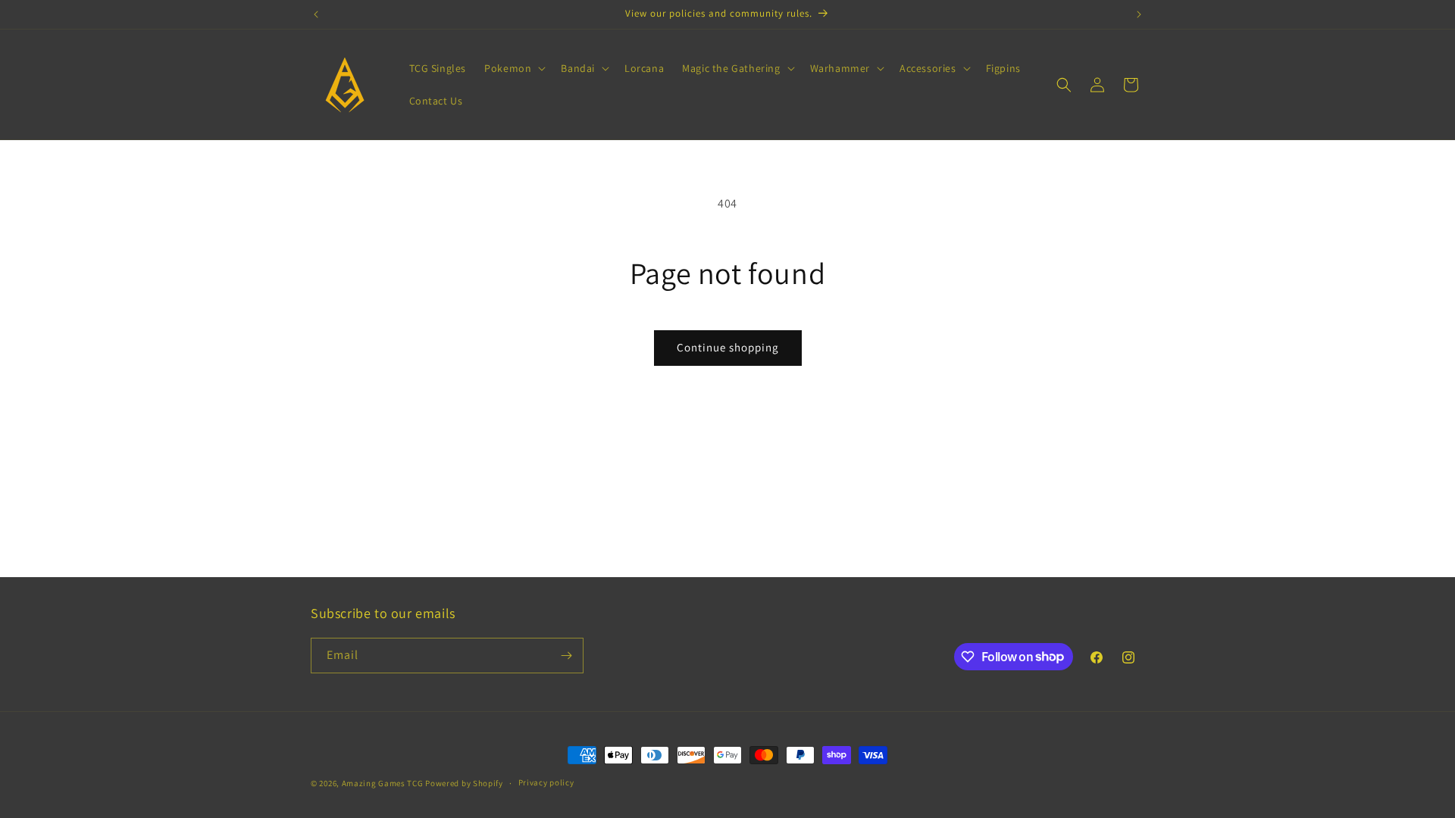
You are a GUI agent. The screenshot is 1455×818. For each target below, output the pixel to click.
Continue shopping (728, 347)
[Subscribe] (566, 655)
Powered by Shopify (464, 783)
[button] (513, 68)
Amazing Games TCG (383, 783)
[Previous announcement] (316, 14)
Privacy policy (546, 782)
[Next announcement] (1139, 14)
